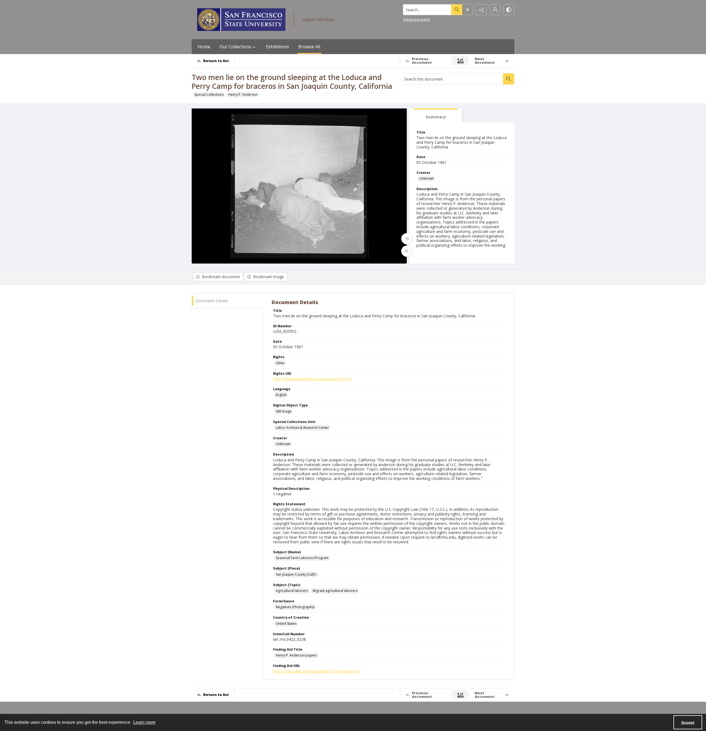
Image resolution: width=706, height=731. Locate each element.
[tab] (436, 115)
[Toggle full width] (406, 238)
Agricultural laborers (292, 590)
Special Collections (209, 94)
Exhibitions (277, 47)
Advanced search (416, 19)
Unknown (426, 178)
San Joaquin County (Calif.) (296, 574)
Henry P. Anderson (243, 94)
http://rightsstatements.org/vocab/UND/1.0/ (312, 378)
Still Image (284, 411)
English (281, 394)
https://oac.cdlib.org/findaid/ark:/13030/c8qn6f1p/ (317, 671)
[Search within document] (508, 78)
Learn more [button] (144, 722)
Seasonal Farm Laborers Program (302, 557)
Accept (687, 722)
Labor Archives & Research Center (302, 427)
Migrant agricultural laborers (335, 590)
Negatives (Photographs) (295, 607)
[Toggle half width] (406, 251)
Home (204, 47)
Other (280, 363)
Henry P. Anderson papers (296, 655)
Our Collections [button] (235, 47)
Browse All (309, 47)
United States (286, 623)
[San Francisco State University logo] (241, 19)
